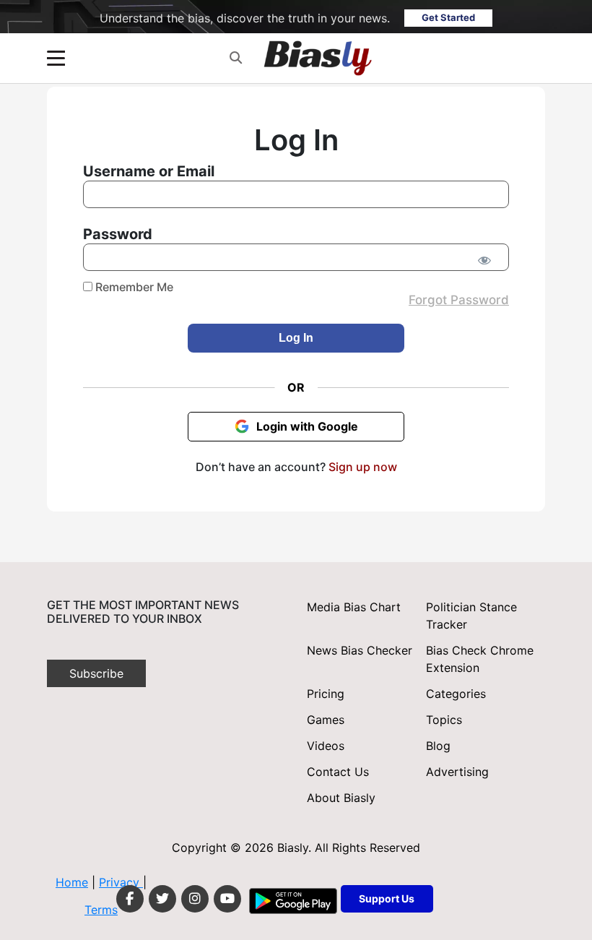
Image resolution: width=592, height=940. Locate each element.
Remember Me (132, 287)
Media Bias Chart (354, 607)
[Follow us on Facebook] (130, 899)
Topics (444, 719)
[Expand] (56, 58)
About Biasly (341, 797)
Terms (101, 909)
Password (117, 234)
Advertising (457, 771)
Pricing (325, 693)
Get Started (448, 17)
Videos (325, 745)
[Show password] (484, 260)
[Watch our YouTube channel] (227, 899)
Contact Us (338, 771)
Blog (438, 745)
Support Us (386, 898)
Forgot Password (459, 300)
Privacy (121, 882)
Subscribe (96, 673)
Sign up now (362, 467)
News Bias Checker (359, 650)
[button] (236, 58)
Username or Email (148, 171)
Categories (456, 693)
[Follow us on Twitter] (162, 899)
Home (72, 882)
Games (325, 719)
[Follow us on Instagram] (195, 899)
